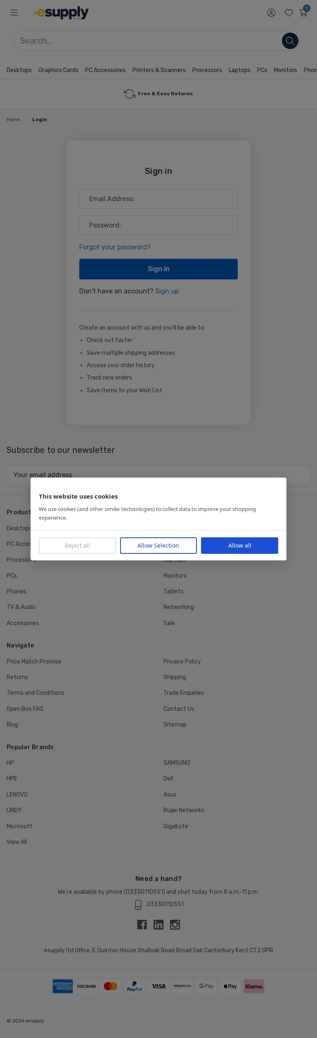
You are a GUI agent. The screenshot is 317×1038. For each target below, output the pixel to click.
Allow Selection (158, 545)
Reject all (77, 545)
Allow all (239, 545)
